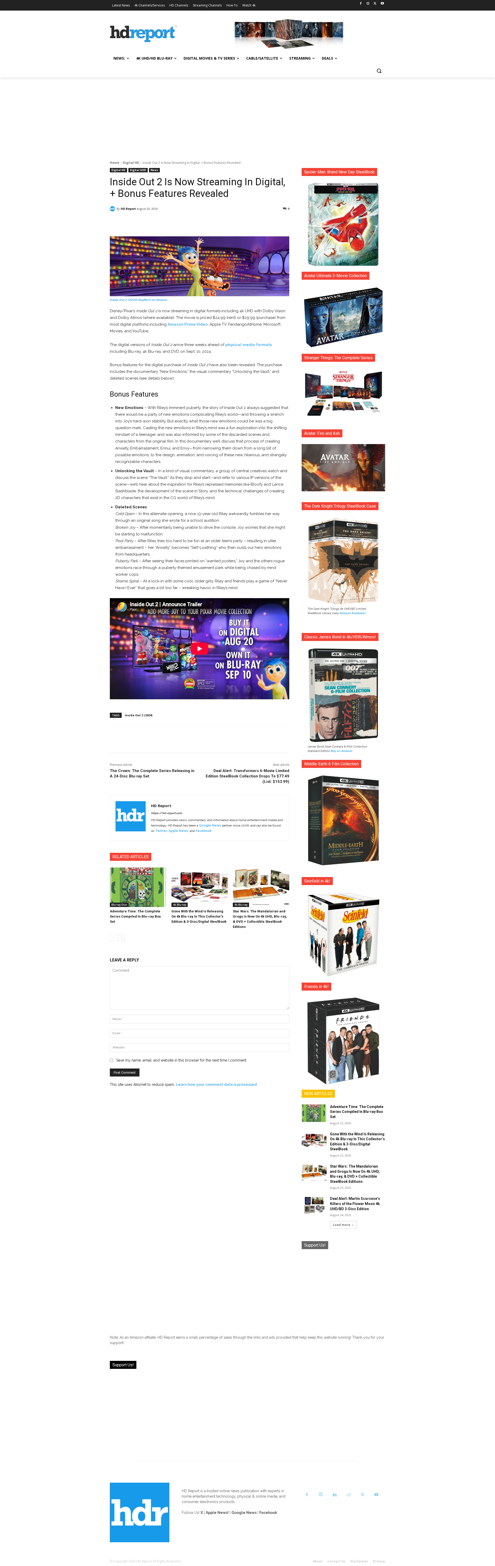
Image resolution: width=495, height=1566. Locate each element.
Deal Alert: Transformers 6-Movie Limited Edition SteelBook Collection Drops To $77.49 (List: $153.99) (247, 776)
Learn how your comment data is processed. (217, 1084)
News (154, 170)
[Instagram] (368, 4)
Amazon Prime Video (188, 324)
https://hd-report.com (166, 813)
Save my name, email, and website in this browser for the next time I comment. (181, 1060)
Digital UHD (138, 170)
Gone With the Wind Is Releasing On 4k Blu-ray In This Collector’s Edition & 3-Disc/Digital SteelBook (198, 916)
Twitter (161, 831)
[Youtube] (382, 4)
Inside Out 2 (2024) (124, 300)
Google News (210, 825)
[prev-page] (113, 938)
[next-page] (121, 938)
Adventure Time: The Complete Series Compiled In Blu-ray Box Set (135, 916)
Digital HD (131, 162)
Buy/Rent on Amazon (152, 300)
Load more (341, 1225)
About (318, 1561)
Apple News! (217, 1513)
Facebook (203, 831)
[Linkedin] (334, 1495)
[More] (245, 222)
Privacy (379, 1561)
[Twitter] (375, 4)
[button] (379, 71)
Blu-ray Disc (119, 904)
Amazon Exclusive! (353, 613)
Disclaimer (359, 1561)
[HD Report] (143, 34)
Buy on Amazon (341, 751)
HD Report (128, 209)
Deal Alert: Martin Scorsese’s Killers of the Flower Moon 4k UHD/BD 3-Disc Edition (355, 1203)
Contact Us (336, 1561)
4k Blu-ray (179, 904)
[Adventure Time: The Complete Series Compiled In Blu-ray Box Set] (138, 887)
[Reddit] (348, 1495)
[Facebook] (361, 4)
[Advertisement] (247, 116)
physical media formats (248, 344)
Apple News (178, 831)
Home (114, 162)
